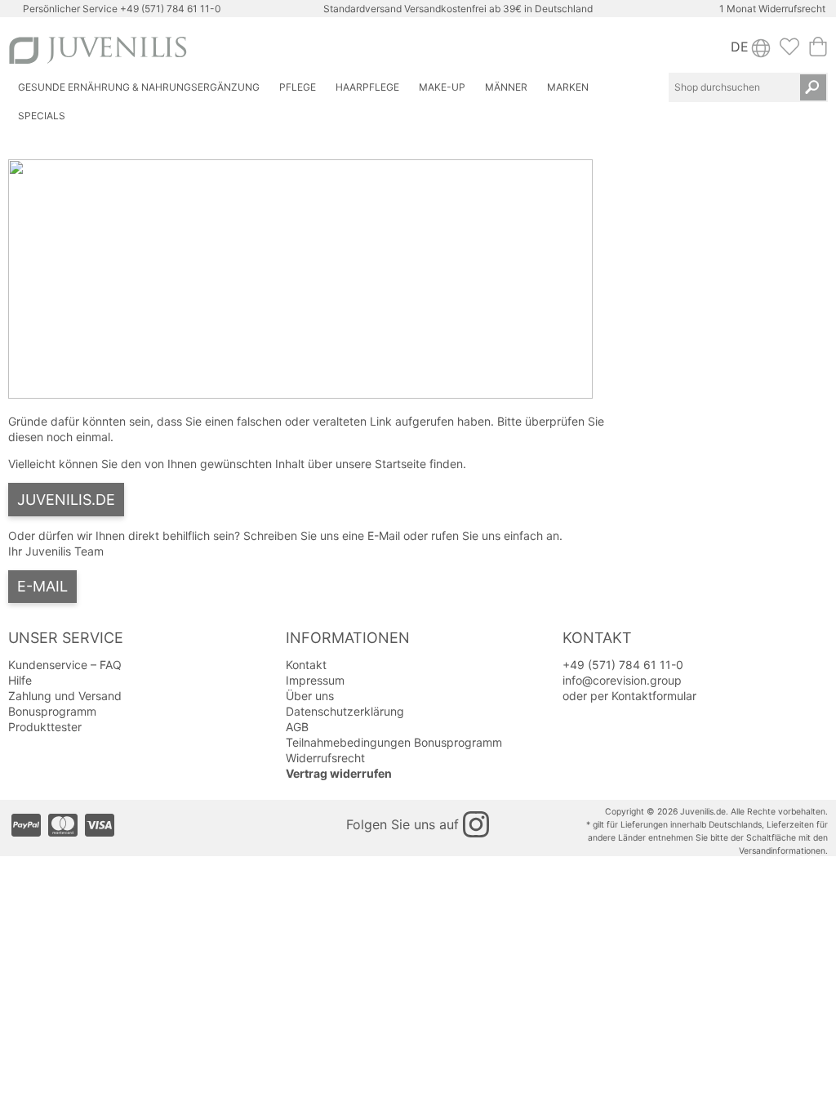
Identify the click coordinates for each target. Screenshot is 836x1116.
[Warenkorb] (818, 51)
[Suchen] (813, 87)
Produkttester (45, 727)
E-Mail (42, 586)
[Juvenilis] (210, 50)
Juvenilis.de (66, 499)
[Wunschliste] (789, 51)
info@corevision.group (622, 680)
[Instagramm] (476, 824)
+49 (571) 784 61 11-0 (170, 8)
